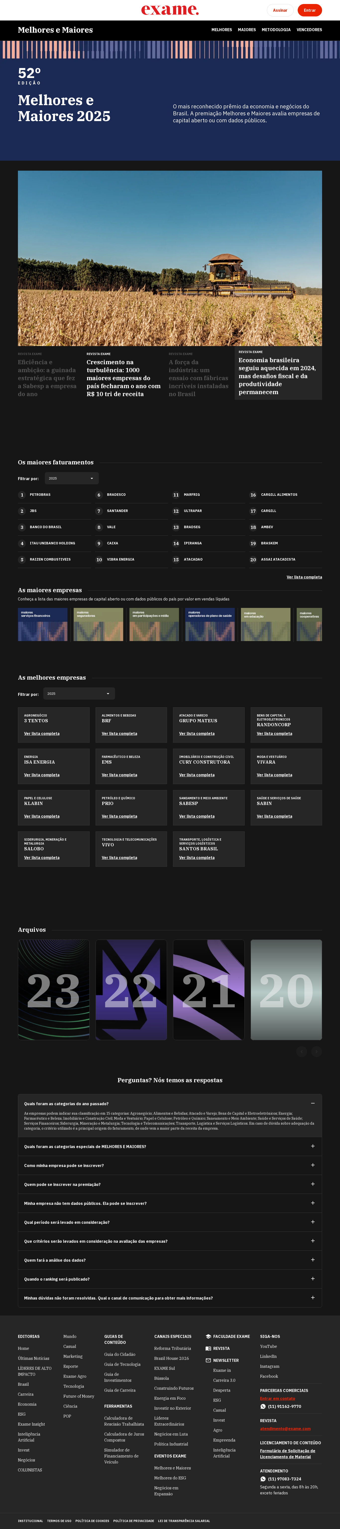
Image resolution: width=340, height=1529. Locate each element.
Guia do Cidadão (119, 1354)
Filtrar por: (28, 478)
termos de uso (59, 1521)
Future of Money (78, 1396)
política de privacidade (133, 1521)
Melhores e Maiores (55, 30)
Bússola (161, 1378)
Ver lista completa (304, 577)
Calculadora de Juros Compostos (124, 1437)
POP (67, 1416)
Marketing (73, 1356)
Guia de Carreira (120, 1390)
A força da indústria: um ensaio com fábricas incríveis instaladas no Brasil (198, 378)
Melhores (222, 29)
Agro (217, 1430)
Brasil (23, 1384)
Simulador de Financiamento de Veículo (121, 1456)
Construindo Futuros (174, 1388)
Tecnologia (73, 1386)
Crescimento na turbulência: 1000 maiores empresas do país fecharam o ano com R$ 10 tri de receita (124, 378)
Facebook (269, 1376)
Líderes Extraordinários (169, 1421)
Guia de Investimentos (117, 1377)
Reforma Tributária (172, 1348)
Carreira (26, 1394)
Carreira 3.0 (224, 1380)
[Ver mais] (313, 1146)
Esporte (70, 1366)
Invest (24, 1450)
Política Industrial (171, 1444)
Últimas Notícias (33, 1358)
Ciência (70, 1406)
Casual (69, 1346)
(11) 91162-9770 (284, 1406)
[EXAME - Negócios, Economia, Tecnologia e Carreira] (170, 10)
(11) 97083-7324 (284, 1478)
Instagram (270, 1366)
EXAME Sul (164, 1368)
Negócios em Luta (171, 1434)
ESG (22, 1414)
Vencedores (309, 29)
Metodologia (276, 29)
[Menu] (22, 10)
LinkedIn (268, 1356)
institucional (30, 1521)
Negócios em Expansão (166, 1490)
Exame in (222, 1370)
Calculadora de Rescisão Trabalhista (124, 1421)
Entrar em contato (277, 1398)
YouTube (268, 1346)
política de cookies (92, 1521)
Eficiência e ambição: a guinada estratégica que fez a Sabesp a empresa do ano (47, 378)
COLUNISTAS (30, 1469)
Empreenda (224, 1440)
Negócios (26, 1459)
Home (23, 1348)
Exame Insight (31, 1424)
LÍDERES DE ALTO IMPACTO (35, 1371)
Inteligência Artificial (29, 1437)
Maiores (247, 29)
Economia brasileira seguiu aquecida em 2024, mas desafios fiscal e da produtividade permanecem (277, 376)
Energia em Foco (170, 1398)
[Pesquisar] (34, 10)
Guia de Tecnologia (122, 1364)
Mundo (69, 1336)
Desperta (221, 1390)
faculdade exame (231, 1336)
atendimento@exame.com (285, 1428)
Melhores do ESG (170, 1477)
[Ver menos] (313, 1103)
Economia (27, 1404)
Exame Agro (74, 1376)
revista (221, 1348)
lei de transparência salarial (184, 1521)
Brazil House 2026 (171, 1358)
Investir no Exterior (172, 1408)
